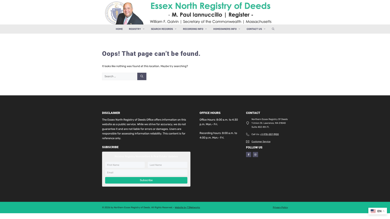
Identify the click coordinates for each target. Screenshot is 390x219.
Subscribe (146, 180)
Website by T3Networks (187, 207)
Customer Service (261, 141)
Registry (135, 29)
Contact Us (254, 29)
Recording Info (193, 29)
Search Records (162, 29)
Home (119, 29)
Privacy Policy (280, 207)
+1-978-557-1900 (269, 134)
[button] (273, 29)
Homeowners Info (225, 29)
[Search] (141, 76)
